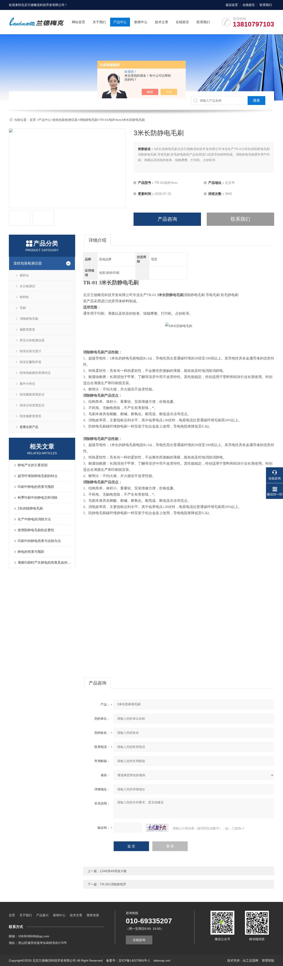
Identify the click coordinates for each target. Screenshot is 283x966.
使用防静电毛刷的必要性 (36, 530)
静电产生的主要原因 (33, 465)
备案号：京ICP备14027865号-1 (128, 960)
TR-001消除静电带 (113, 884)
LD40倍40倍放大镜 (113, 871)
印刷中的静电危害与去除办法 (39, 541)
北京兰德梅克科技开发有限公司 (43, 5)
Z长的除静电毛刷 (30, 508)
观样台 (24, 275)
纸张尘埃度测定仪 (32, 405)
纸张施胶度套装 (30, 416)
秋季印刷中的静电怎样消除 (37, 497)
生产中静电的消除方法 (34, 519)
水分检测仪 (27, 286)
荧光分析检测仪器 (32, 340)
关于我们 (99, 22)
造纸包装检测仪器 (65, 120)
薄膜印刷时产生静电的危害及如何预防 (44, 562)
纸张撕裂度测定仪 (32, 394)
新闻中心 (140, 22)
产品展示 (42, 915)
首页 (33, 120)
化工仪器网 (250, 960)
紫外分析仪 (27, 383)
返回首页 (232, 5)
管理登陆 (268, 960)
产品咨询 (167, 219)
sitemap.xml (161, 960)
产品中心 (120, 22)
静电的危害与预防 (31, 551)
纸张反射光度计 (30, 351)
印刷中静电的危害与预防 (36, 487)
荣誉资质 (93, 915)
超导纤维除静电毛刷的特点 (37, 476)
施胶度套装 (27, 329)
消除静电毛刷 (88, 120)
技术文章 (161, 22)
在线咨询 (139, 940)
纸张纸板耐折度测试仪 (35, 373)
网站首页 (78, 22)
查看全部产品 (29, 427)
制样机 (24, 297)
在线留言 (249, 5)
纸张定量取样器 (30, 362)
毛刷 (23, 308)
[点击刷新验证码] (157, 827)
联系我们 (266, 5)
